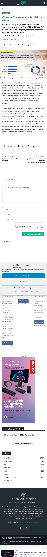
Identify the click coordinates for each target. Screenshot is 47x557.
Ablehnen (23, 282)
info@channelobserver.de (30, 522)
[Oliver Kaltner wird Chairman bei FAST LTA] (23, 258)
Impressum (34, 292)
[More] (40, 45)
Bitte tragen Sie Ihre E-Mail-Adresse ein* (19, 435)
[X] (26, 528)
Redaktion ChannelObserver (14, 36)
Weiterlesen (7, 343)
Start (3, 9)
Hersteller (10, 9)
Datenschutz (24, 292)
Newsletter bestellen (23, 443)
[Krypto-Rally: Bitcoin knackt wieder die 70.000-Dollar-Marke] (39, 258)
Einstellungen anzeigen (23, 288)
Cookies (14, 292)
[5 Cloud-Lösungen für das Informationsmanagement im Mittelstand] (7, 258)
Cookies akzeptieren (23, 276)
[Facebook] (20, 528)
